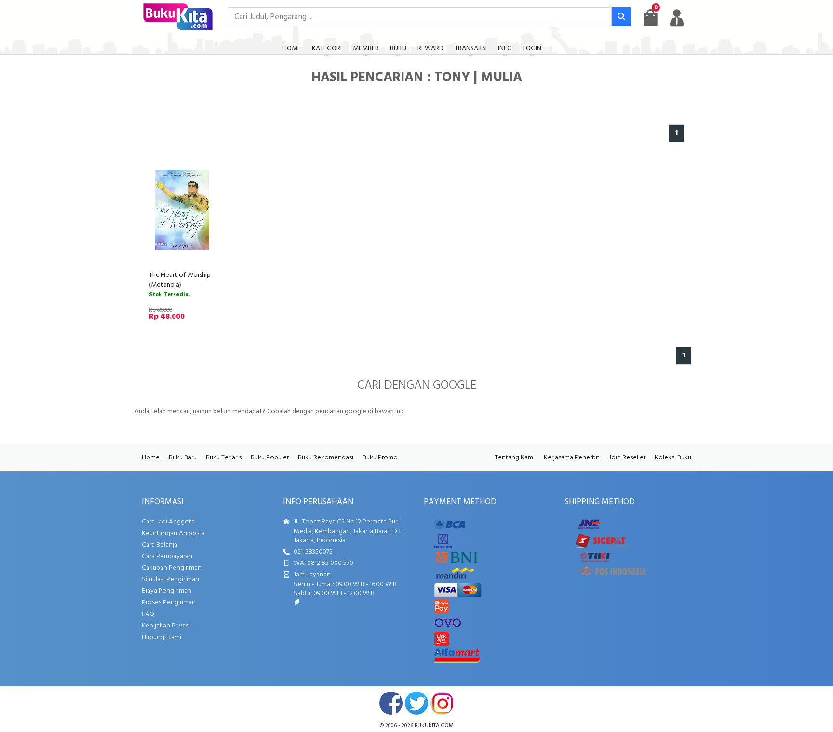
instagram (442, 703)
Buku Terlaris (224, 457)
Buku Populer (270, 457)
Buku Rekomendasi (325, 457)
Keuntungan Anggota (173, 533)
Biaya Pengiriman (166, 591)
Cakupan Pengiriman (172, 568)
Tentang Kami (515, 457)
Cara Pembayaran (167, 556)
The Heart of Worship (180, 275)
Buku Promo (380, 457)
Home (151, 457)
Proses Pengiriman (169, 602)
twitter (416, 703)
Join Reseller (627, 457)
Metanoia (165, 284)
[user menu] (676, 17)
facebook (391, 703)
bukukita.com (434, 725)
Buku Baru (183, 457)
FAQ (148, 614)
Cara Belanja (159, 544)
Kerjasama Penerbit (572, 457)
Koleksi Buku (673, 457)
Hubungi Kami (161, 637)
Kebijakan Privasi (166, 625)
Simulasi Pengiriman (170, 579)
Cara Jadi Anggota (168, 521)
